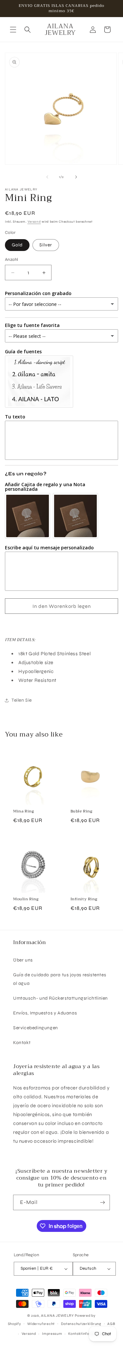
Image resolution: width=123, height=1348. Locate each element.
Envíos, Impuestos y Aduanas (45, 1013)
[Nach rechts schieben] (76, 177)
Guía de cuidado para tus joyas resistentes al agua (59, 979)
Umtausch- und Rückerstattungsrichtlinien (60, 998)
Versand (34, 222)
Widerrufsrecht (41, 1324)
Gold (17, 245)
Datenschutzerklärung (81, 1324)
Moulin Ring (26, 899)
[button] (13, 29)
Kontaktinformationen (88, 1334)
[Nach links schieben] (47, 177)
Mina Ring (23, 811)
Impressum (52, 1334)
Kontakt (22, 1042)
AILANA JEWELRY (57, 1315)
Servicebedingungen (35, 1028)
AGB (111, 1324)
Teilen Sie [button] (21, 700)
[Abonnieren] (102, 1202)
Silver (45, 245)
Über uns (23, 960)
